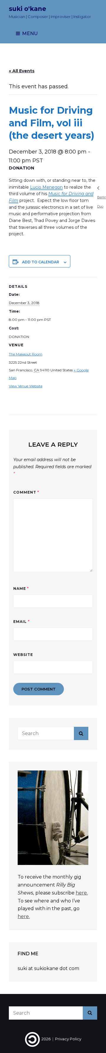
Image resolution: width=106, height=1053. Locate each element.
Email (21, 621)
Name (21, 588)
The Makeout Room (25, 354)
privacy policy (68, 1038)
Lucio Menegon (46, 187)
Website (23, 654)
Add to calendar (40, 262)
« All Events (21, 71)
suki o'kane (27, 8)
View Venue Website (25, 386)
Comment (26, 492)
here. (82, 893)
